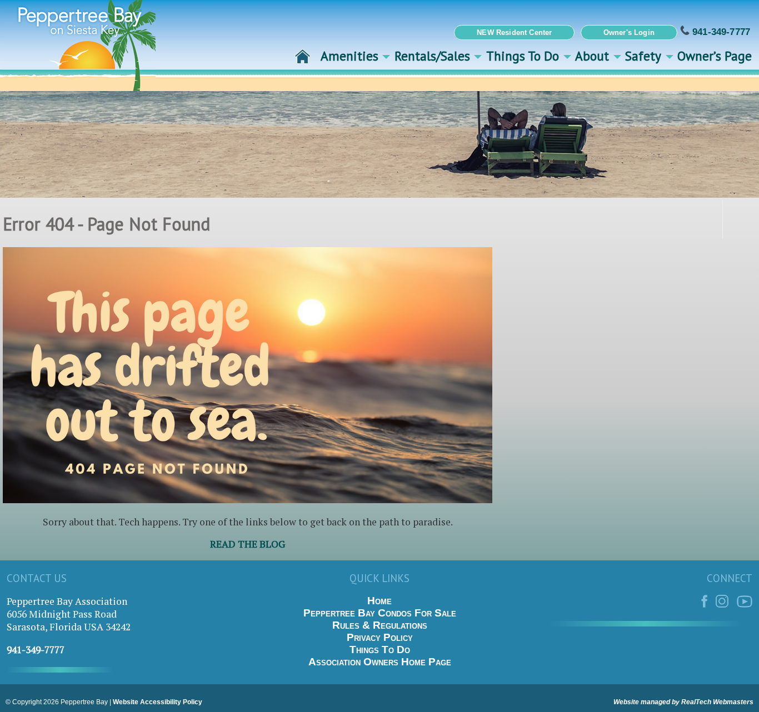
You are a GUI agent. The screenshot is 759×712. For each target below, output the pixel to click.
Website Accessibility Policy (157, 702)
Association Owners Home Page (379, 662)
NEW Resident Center (514, 32)
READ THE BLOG (247, 544)
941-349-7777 (720, 31)
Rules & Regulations (379, 625)
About (592, 55)
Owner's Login (629, 32)
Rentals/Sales (432, 55)
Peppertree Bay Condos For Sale (379, 613)
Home (379, 600)
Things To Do (522, 55)
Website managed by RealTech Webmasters (683, 702)
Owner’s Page (714, 55)
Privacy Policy (380, 637)
